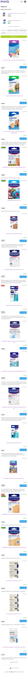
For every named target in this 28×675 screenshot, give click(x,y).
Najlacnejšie (10, 30)
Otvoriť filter (14, 36)
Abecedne (3, 33)
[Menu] (25, 1)
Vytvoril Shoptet (15, 668)
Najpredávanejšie (22, 30)
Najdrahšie (16, 30)
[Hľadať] (18, 1)
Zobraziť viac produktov (13, 26)
